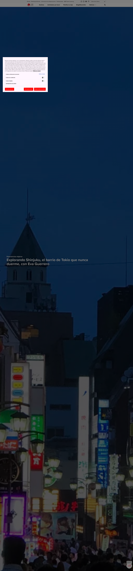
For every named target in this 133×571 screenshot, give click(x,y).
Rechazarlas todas (28, 89)
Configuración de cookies (11, 83)
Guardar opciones (9, 89)
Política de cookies (36, 71)
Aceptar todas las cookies (40, 89)
